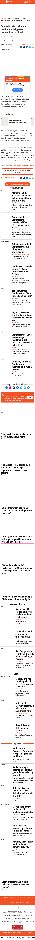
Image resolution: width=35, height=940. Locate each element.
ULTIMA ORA (5, 897)
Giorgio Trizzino (21, 733)
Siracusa (22, 902)
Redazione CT (17, 276)
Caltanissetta (30, 897)
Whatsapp (6, 938)
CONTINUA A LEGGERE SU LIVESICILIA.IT (17, 184)
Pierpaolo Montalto (22, 689)
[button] (2, 890)
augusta (9, 165)
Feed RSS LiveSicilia (27, 932)
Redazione (9, 44)
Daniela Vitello (21, 661)
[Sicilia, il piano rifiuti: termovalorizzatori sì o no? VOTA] (15, 121)
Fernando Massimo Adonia (21, 230)
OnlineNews (5, 439)
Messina (12, 902)
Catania (17, 897)
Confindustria (17, 165)
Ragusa (17, 902)
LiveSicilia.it (5, 19)
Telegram (17, 938)
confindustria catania (28, 165)
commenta (22, 170)
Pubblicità (18, 932)
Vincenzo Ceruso (22, 713)
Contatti (13, 932)
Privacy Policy (6, 932)
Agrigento (22, 897)
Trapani (27, 902)
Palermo (12, 897)
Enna (7, 902)
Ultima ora (27, 938)
